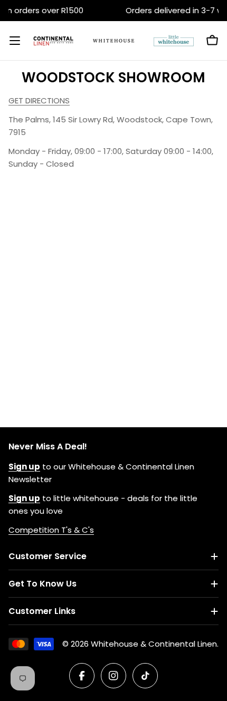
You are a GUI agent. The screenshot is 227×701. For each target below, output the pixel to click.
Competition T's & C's (51, 529)
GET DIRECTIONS (39, 100)
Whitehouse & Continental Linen (154, 643)
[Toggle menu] (14, 40)
